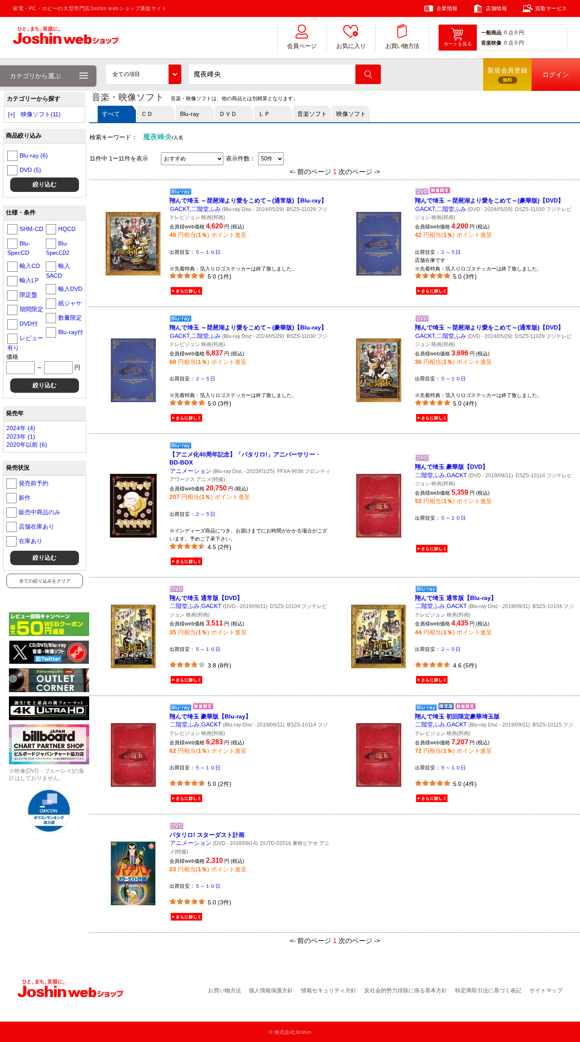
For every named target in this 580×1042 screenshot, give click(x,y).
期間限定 (31, 309)
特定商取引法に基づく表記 (488, 990)
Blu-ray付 (70, 332)
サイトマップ (546, 990)
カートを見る (458, 43)
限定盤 (28, 294)
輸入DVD (70, 288)
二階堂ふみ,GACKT (441, 475)
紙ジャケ (70, 303)
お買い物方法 (403, 46)
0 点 (508, 33)
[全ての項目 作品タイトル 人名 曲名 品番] (143, 74)
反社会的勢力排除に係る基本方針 (405, 990)
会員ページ (302, 46)
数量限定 (70, 317)
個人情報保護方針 (271, 990)
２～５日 (450, 252)
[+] (11, 114)
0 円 (519, 33)
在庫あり (30, 541)
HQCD (67, 228)
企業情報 (447, 8)
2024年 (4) (20, 428)
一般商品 (491, 33)
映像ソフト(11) (41, 114)
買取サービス (551, 8)
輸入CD (30, 265)
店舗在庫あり (36, 526)
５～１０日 (207, 252)
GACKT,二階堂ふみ (195, 209)
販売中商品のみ (39, 512)
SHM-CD (31, 228)
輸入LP (29, 280)
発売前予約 (33, 483)
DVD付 (29, 323)
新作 (25, 497)
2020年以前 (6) (26, 444)
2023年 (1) (20, 436)
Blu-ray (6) (34, 155)
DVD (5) (30, 169)
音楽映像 (491, 43)
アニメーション (190, 470)
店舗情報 (496, 8)
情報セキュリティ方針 (328, 990)
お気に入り (351, 46)
